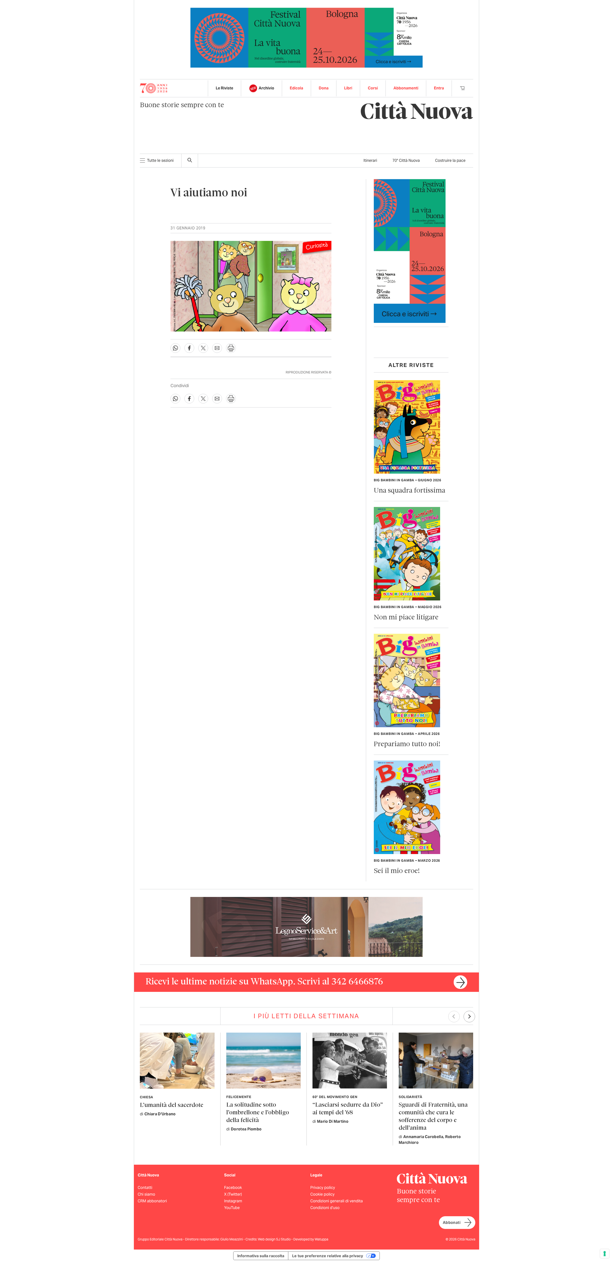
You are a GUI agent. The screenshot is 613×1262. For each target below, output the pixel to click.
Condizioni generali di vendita (336, 1201)
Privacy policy (322, 1187)
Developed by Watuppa (310, 1239)
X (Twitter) (233, 1194)
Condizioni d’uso (325, 1207)
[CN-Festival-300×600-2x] (410, 250)
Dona (324, 88)
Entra (439, 88)
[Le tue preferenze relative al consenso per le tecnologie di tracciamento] (604, 1253)
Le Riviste (224, 88)
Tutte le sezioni (160, 160)
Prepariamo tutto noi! (407, 744)
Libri (348, 88)
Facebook (233, 1187)
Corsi (373, 88)
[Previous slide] (454, 1016)
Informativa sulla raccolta (260, 1255)
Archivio (266, 88)
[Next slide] (469, 1016)
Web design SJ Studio (274, 1239)
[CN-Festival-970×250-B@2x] (306, 37)
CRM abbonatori (152, 1201)
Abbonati (451, 1222)
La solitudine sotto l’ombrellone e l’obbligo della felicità (257, 1113)
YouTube (232, 1207)
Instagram (233, 1201)
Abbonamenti (405, 88)
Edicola (296, 88)
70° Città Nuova (406, 160)
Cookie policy (322, 1194)
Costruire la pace (450, 160)
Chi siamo (146, 1194)
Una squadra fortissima (409, 490)
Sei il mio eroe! (397, 871)
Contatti (145, 1187)
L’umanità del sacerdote (171, 1105)
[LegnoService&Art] (306, 926)
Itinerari (370, 160)
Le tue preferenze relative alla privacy (327, 1255)
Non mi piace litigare (406, 617)
